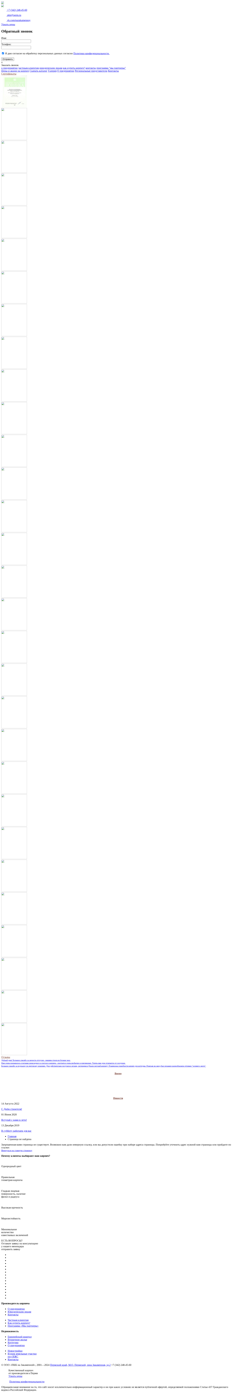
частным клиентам (28, 68)
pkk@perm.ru (13, 15)
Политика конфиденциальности (26, 1381)
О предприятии (65, 71)
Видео (118, 1073)
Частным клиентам (18, 1320)
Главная (12, 1136)
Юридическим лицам (19, 1311)
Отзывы (5, 1057)
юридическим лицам (50, 68)
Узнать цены (8, 24)
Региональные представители (91, 71)
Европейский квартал (20, 1336)
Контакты (113, 71)
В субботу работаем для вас (16, 1130)
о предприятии (9, 68)
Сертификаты (8, 73)
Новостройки (15, 1350)
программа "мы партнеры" (111, 68)
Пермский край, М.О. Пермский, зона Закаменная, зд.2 (80, 1365)
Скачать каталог (38, 71)
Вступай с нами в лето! (14, 1120)
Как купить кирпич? (19, 1323)
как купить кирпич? (74, 68)
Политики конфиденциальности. (91, 53)
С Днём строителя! (11, 1109)
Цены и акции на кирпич (15, 71)
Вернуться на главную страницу (16, 1150)
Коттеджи (13, 1342)
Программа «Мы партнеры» (23, 1325)
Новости (118, 1098)
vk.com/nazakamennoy (18, 20)
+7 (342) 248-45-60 (16, 10)
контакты (91, 68)
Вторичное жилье (17, 1339)
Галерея (52, 71)
